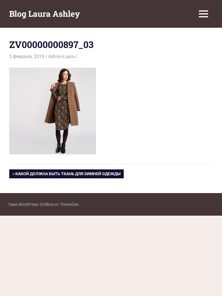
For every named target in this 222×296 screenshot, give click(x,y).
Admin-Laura (61, 56)
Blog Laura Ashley (44, 13)
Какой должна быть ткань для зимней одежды (68, 174)
